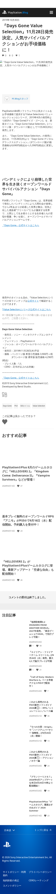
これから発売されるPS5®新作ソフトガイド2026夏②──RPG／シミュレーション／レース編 (41, 706)
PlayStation (18, 12)
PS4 (16, 406)
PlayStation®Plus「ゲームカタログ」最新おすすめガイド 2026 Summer (41, 806)
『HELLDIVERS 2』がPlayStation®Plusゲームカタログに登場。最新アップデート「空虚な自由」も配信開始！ (28, 568)
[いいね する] (18, 486)
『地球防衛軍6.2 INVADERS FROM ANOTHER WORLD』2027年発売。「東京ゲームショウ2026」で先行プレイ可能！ (41, 629)
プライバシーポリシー (40, 872)
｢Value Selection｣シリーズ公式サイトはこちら (26, 309)
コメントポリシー (12, 885)
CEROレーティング (39, 880)
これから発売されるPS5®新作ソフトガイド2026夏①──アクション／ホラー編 (41, 756)
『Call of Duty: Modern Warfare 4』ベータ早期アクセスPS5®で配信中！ (41, 681)
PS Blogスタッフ (20, 98)
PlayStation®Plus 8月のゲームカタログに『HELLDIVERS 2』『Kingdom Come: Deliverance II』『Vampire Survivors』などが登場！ (27, 473)
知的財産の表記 (11, 880)
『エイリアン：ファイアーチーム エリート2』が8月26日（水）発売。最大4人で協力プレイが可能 (41, 656)
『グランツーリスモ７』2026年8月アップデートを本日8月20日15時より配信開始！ (41, 781)
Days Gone (7, 406)
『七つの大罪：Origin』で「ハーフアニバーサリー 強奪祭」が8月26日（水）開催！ (41, 731)
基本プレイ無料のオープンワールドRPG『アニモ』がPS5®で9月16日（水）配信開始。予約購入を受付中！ (28, 520)
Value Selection (39, 406)
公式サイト (33, 300)
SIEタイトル (25, 406)
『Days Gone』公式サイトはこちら (20, 225)
